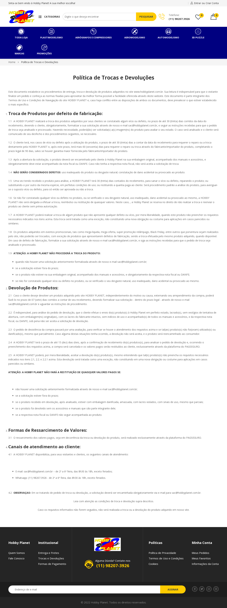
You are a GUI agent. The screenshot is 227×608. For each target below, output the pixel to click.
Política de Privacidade (162, 553)
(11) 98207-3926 (112, 565)
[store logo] (21, 16)
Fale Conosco (16, 558)
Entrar (197, 3)
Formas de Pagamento (52, 564)
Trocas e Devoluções (51, 558)
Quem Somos (16, 553)
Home (12, 62)
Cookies (153, 564)
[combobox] (105, 16)
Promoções (44, 53)
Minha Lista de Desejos (201, 15)
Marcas (19, 53)
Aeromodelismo (134, 37)
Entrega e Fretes (48, 553)
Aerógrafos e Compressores (93, 37)
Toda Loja (21, 37)
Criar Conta (212, 3)
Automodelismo (168, 37)
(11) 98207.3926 (179, 19)
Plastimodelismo (51, 37)
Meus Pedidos (200, 553)
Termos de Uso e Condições (166, 558)
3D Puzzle (198, 37)
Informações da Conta (205, 564)
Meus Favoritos (201, 558)
